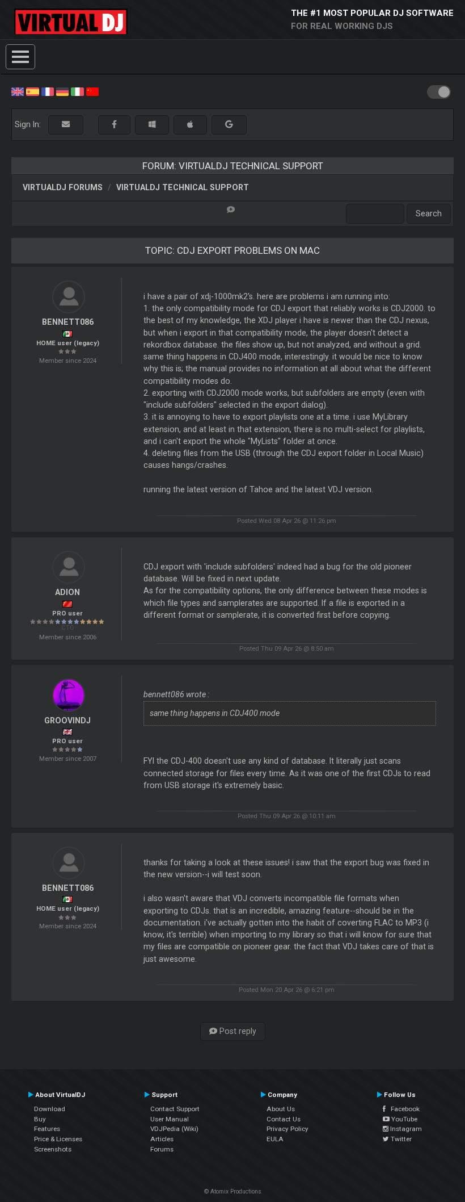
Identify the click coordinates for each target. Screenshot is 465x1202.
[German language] (62, 90)
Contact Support (175, 1109)
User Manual (169, 1119)
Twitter (400, 1139)
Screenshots (52, 1149)
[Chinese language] (92, 90)
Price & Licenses (58, 1139)
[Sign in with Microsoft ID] (152, 124)
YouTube (403, 1119)
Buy (40, 1119)
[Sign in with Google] (229, 124)
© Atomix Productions (232, 1191)
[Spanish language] (32, 90)
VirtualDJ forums (63, 187)
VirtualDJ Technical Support (182, 187)
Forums (162, 1149)
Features (47, 1129)
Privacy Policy (287, 1129)
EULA (275, 1139)
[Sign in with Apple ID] (190, 124)
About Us (281, 1109)
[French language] (47, 90)
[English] (17, 90)
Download (49, 1109)
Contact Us (284, 1119)
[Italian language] (77, 90)
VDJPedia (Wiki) (174, 1129)
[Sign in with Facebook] (114, 124)
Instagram (405, 1129)
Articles (162, 1139)
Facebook (403, 1109)
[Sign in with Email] (65, 124)
